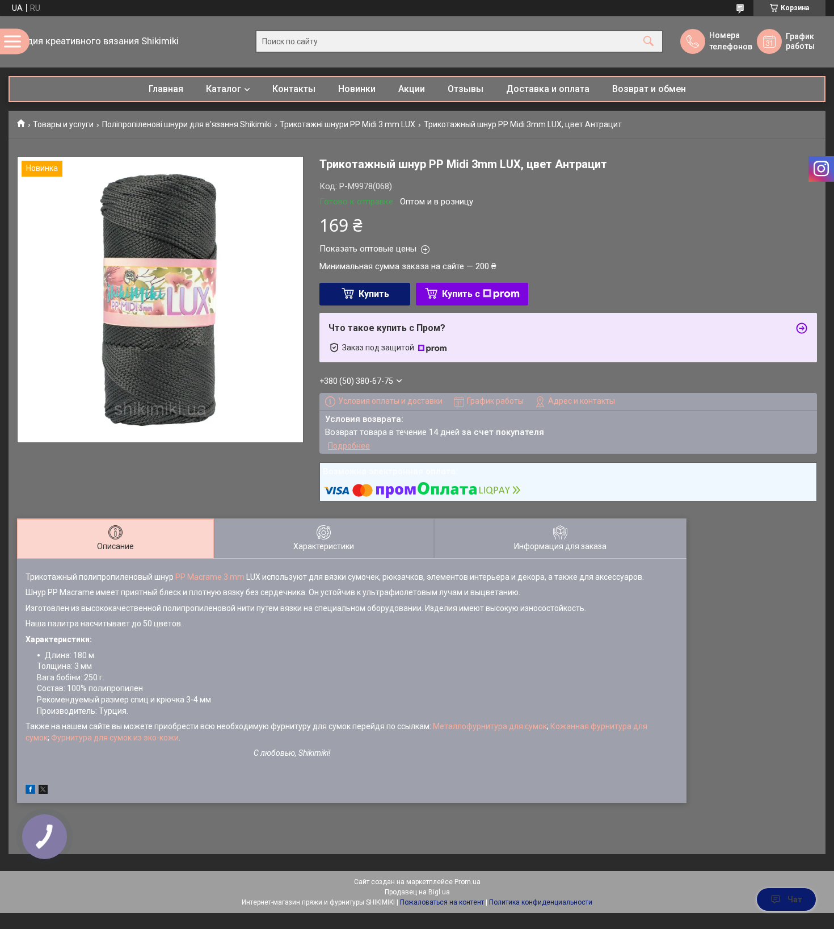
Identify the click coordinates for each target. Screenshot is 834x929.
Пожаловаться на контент (442, 902)
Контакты (293, 88)
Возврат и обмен (649, 88)
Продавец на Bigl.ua (417, 892)
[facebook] (30, 791)
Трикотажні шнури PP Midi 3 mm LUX (347, 124)
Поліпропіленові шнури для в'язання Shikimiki (187, 124)
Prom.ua (467, 882)
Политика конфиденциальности (540, 902)
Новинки (357, 88)
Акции (411, 88)
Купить (374, 293)
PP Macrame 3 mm (210, 576)
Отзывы (465, 88)
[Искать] (648, 41)
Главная (166, 88)
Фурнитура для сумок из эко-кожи (115, 737)
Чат (794, 899)
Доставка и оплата (547, 88)
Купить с (461, 293)
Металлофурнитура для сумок (490, 726)
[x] (43, 791)
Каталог (223, 88)
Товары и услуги (63, 124)
